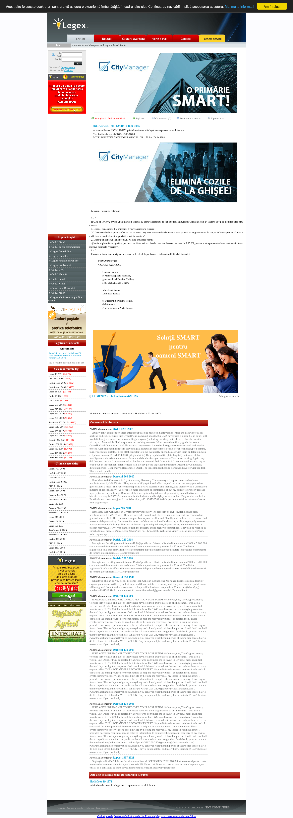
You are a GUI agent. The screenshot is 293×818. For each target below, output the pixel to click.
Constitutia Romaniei (63, 288)
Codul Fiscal (58, 242)
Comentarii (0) (163, 118)
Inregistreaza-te (68, 67)
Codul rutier (58, 292)
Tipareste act (218, 118)
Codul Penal (58, 278)
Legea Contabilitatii (62, 251)
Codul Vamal (58, 283)
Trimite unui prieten (190, 118)
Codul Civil (57, 269)
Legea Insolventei (61, 265)
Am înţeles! (272, 6)
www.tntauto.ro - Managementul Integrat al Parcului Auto (99, 45)
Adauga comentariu (229, 396)
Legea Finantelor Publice (65, 260)
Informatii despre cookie (97, 808)
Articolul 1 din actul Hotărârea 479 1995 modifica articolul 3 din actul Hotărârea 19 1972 (65, 355)
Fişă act (140, 118)
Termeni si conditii (75, 808)
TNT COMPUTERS (217, 807)
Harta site (61, 808)
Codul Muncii (59, 274)
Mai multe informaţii (239, 6)
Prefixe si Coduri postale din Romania (134, 816)
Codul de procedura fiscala (65, 246)
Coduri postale (105, 816)
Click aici (68, 70)
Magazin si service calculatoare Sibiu (175, 816)
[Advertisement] (67, 174)
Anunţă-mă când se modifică (109, 118)
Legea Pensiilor (59, 256)
